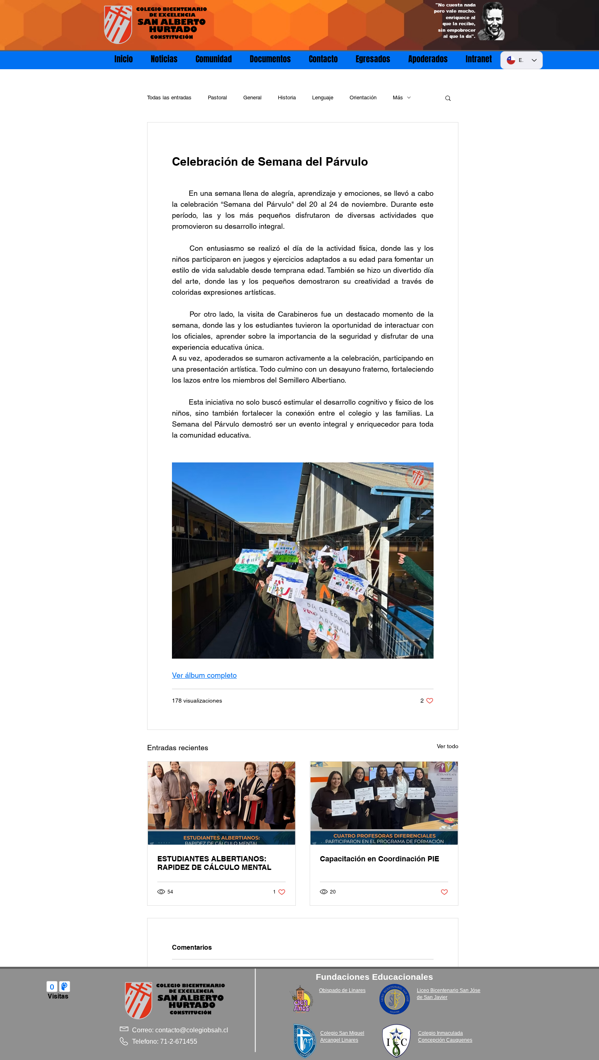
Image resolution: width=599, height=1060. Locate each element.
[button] (448, 97)
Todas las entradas (169, 97)
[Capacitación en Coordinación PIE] (384, 803)
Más (398, 97)
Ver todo (447, 746)
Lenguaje (322, 97)
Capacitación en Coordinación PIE (379, 858)
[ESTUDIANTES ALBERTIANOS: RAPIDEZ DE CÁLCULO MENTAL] (221, 803)
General (252, 97)
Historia (287, 97)
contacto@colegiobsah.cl (191, 1030)
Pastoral (217, 97)
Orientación (363, 97)
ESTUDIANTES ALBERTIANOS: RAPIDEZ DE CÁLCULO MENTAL (214, 863)
